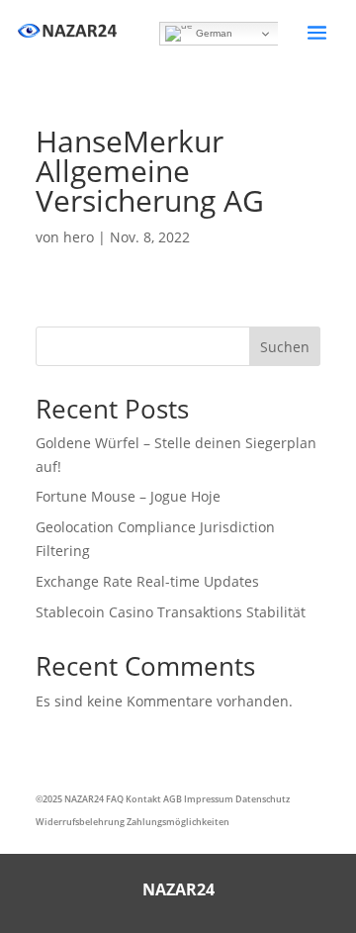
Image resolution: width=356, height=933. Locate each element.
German (212, 33)
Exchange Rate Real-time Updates (147, 581)
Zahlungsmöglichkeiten (178, 821)
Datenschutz (262, 799)
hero (78, 237)
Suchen (285, 346)
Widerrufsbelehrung (80, 821)
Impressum (208, 799)
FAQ (115, 799)
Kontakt (143, 799)
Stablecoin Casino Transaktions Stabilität (171, 612)
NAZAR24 (84, 799)
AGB (172, 799)
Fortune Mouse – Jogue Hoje (128, 496)
